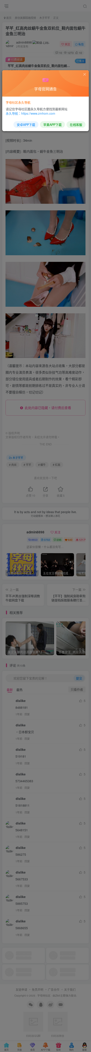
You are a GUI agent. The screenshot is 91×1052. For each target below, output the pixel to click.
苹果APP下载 (52, 124)
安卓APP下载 (26, 124)
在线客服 (76, 124)
